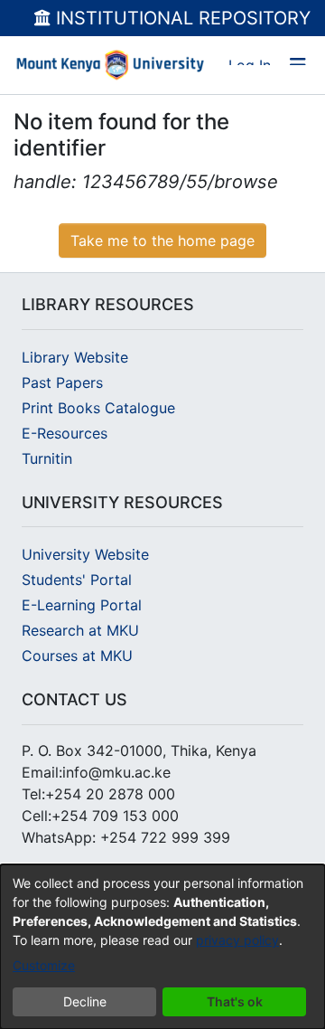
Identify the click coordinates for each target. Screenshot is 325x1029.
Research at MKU (80, 630)
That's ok (235, 1001)
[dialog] (162, 946)
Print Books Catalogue (98, 408)
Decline (85, 1001)
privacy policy (237, 940)
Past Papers (62, 382)
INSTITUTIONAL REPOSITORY (181, 18)
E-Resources (64, 433)
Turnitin (47, 458)
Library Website (75, 357)
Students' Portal (77, 580)
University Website (85, 554)
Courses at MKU (77, 656)
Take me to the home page (162, 240)
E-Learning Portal (82, 605)
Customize (44, 965)
